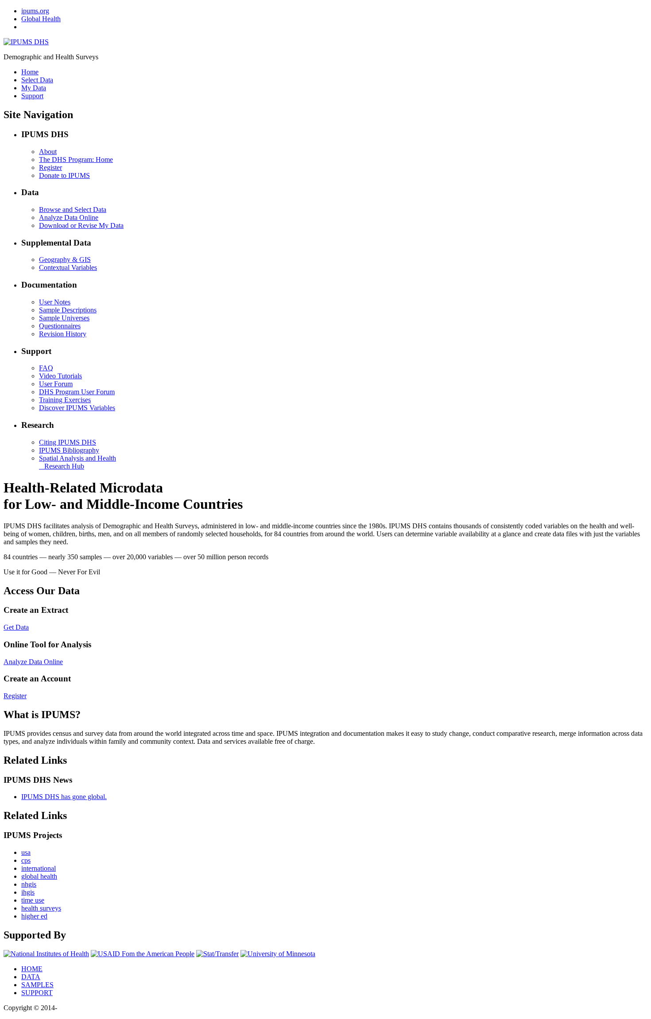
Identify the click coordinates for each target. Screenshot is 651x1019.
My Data (33, 88)
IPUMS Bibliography (69, 450)
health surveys (41, 908)
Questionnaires (60, 326)
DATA (30, 977)
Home (30, 72)
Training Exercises (65, 400)
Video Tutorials (60, 376)
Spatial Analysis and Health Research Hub (77, 462)
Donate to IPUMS (64, 175)
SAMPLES (37, 984)
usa (26, 852)
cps (26, 860)
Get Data (16, 627)
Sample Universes (64, 318)
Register (50, 167)
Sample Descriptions (68, 310)
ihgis (28, 892)
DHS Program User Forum (77, 392)
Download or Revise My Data (81, 225)
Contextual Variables (68, 267)
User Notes (54, 302)
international (38, 868)
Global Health (41, 19)
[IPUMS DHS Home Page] (26, 42)
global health (39, 876)
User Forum (56, 384)
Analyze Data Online (68, 217)
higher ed (34, 916)
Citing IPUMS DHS (67, 442)
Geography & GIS (65, 259)
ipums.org (35, 11)
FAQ (46, 368)
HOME (32, 969)
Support (32, 96)
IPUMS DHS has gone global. (64, 796)
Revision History (62, 334)
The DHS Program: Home (76, 159)
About (48, 151)
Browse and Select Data (72, 209)
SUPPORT (37, 992)
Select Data (37, 80)
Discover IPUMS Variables (77, 407)
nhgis (28, 884)
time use (32, 900)
